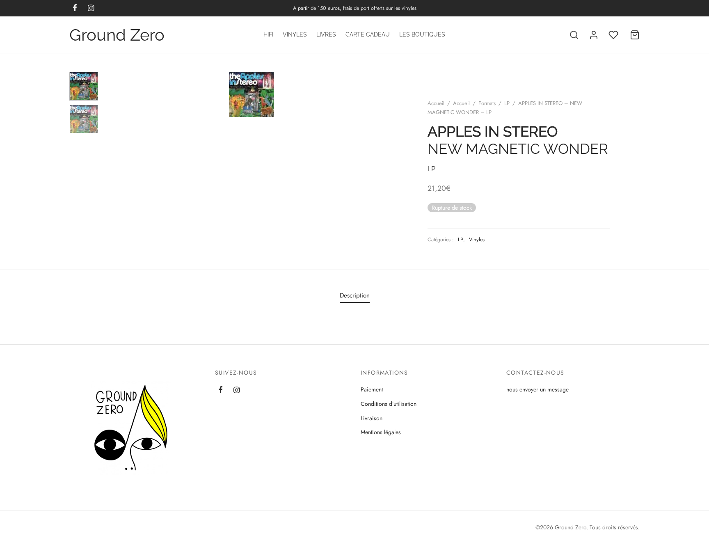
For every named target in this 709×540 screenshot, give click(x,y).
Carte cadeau (367, 34)
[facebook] (220, 390)
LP (507, 103)
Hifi (268, 34)
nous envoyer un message (537, 389)
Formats (487, 103)
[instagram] (236, 390)
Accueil (436, 103)
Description (355, 295)
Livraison (371, 418)
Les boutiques (422, 34)
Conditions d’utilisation (388, 404)
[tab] (355, 295)
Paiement (372, 389)
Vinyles (295, 34)
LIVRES (326, 34)
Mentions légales (381, 432)
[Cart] (635, 35)
